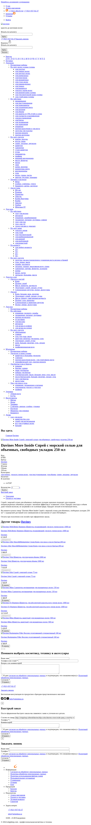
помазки (18, 366)
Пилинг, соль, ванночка (24, 300)
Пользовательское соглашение (22, 778)
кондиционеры (21, 171)
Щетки (13, 400)
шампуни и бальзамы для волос (28, 356)
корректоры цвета (22, 169)
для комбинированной (24, 237)
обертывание (20, 332)
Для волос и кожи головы (20, 353)
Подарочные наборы (18, 65)
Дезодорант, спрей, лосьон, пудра (28, 288)
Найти (4, 37)
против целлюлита (22, 317)
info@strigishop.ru (16, 699)
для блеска (19, 120)
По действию (15, 99)
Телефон (5, 720)
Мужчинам (10, 349)
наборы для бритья (22, 372)
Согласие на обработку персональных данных (29, 772)
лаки (17, 165)
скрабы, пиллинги (22, 264)
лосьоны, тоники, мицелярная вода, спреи (32, 266)
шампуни (19, 146)
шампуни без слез (22, 419)
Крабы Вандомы (22, 199)
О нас (8, 6)
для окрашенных (22, 80)
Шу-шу (18, 190)
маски (17, 163)
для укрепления (21, 124)
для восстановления (23, 118)
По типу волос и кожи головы (22, 67)
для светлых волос (22, 73)
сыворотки (19, 148)
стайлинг (19, 358)
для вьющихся (21, 88)
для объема (19, 112)
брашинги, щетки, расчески (26, 186)
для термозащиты (22, 105)
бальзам (18, 426)
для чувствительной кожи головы (28, 95)
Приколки (19, 194)
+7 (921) (8, 39)
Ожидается (6, 540)
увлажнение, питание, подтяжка (28, 315)
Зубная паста (15, 394)
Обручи (18, 196)
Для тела (9, 307)
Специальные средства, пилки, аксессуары (32, 290)
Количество (5, 487)
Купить (4, 490)
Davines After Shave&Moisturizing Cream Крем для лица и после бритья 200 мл (32, 546)
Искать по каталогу (9, 32)
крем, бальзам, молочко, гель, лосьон (30, 343)
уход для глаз (20, 222)
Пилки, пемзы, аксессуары (26, 305)
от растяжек (20, 319)
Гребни (18, 205)
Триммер (14, 404)
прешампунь (20, 154)
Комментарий (6, 722)
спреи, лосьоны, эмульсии (25, 143)
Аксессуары (15, 188)
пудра (17, 152)
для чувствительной (23, 235)
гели (17, 173)
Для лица (9, 209)
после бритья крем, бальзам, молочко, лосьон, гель (35, 377)
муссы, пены (20, 141)
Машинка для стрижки (19, 411)
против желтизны (22, 135)
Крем (17, 281)
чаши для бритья (22, 370)
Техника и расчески (18, 180)
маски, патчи (20, 273)
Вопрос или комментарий (11, 663)
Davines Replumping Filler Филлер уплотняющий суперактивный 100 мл (30, 637)
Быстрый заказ (7, 492)
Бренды (9, 56)
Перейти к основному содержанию (15, 2)
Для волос (10, 63)
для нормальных (21, 76)
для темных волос (22, 71)
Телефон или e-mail (9, 661)
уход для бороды (22, 379)
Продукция (10, 787)
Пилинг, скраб (21, 283)
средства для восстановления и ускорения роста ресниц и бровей (41, 260)
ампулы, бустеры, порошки (26, 177)
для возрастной (21, 243)
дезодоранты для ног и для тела (28, 387)
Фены (12, 402)
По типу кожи (16, 228)
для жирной (20, 239)
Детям (8, 415)
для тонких (19, 86)
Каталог (5, 52)
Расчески (14, 409)
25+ (16, 249)
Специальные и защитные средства (29, 303)
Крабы (17, 201)
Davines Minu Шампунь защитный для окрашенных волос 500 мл (27, 622)
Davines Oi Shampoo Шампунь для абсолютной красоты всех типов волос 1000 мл (34, 607)
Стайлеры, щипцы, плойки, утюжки (25, 406)
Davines (4, 462)
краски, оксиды (21, 139)
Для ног (13, 292)
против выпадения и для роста (27, 129)
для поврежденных (23, 84)
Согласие (5, 680)
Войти (8, 20)
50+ (16, 256)
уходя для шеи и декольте (25, 226)
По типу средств (17, 137)
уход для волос (16, 417)
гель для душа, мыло (23, 336)
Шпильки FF (20, 207)
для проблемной (21, 241)
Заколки (18, 203)
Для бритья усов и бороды (21, 364)
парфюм (18, 156)
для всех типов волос (23, 90)
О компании (15, 780)
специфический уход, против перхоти (30, 362)
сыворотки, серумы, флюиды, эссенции (31, 269)
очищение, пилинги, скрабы (26, 313)
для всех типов (21, 230)
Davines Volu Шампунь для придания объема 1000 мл (22, 561)
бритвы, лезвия (21, 368)
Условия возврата (17, 799)
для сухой (19, 233)
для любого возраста (23, 247)
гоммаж (18, 334)
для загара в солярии (23, 326)
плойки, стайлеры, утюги (25, 184)
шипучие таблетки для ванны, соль (29, 339)
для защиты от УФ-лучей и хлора (28, 114)
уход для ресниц (21, 213)
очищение (19, 126)
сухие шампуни (21, 150)
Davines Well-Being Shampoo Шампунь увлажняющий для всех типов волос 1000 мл (35, 531)
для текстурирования (23, 103)
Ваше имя (5, 658)
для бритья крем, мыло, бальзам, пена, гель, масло (35, 375)
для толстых (20, 69)
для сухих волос (21, 82)
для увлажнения (21, 122)
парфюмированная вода (24, 347)
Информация (11, 770)
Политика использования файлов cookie (26, 776)
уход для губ (20, 224)
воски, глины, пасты (23, 175)
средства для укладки (23, 131)
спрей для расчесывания (25, 421)
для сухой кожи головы (24, 97)
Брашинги (14, 413)
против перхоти (21, 133)
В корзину (5, 585)
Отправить (5, 682)
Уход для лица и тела (18, 383)
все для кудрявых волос (24, 423)
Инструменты (11, 398)
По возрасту (15, 245)
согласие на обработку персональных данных (27, 676)
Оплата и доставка (13, 498)
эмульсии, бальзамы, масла (26, 275)
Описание (10, 496)
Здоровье (9, 392)
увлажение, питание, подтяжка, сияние (31, 220)
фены (17, 182)
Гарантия (14, 801)
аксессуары (19, 381)
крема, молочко (21, 167)
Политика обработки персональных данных (28, 774)
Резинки (18, 192)
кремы (17, 271)
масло (17, 345)
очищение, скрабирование (25, 218)
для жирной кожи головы (25, 93)
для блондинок (21, 78)
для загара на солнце (23, 328)
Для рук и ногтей (17, 279)
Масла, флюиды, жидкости (26, 286)
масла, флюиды (21, 160)
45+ (16, 254)
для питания (20, 110)
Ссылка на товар (7, 717)
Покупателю (11, 793)
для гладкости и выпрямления (27, 116)
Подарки (9, 61)
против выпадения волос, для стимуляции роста (34, 360)
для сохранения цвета (24, 107)
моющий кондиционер (24, 158)
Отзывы (9, 16)
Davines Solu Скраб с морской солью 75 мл (18, 576)
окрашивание (20, 101)
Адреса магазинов (13, 8)
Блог (12, 785)
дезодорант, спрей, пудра (25, 341)
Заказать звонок (22, 39)
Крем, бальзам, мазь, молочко (27, 294)
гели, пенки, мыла (22, 262)
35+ (16, 252)
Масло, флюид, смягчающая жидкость (30, 298)
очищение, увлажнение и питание (29, 385)
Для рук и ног (11, 277)
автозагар (19, 216)
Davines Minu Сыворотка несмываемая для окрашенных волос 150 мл (29, 592)
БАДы (13, 396)
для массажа (20, 322)
